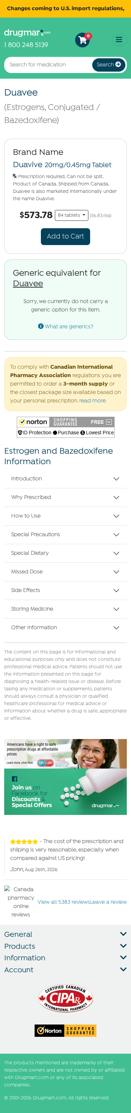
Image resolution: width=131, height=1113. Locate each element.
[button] (66, 427)
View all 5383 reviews (63, 902)
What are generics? (68, 326)
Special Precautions (35, 534)
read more (92, 400)
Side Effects (25, 590)
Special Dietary (30, 553)
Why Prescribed (31, 497)
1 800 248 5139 (26, 45)
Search (106, 64)
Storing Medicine (32, 609)
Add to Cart (65, 236)
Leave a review (108, 902)
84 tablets (69, 215)
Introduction (26, 478)
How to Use (26, 516)
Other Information (34, 627)
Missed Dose (27, 571)
